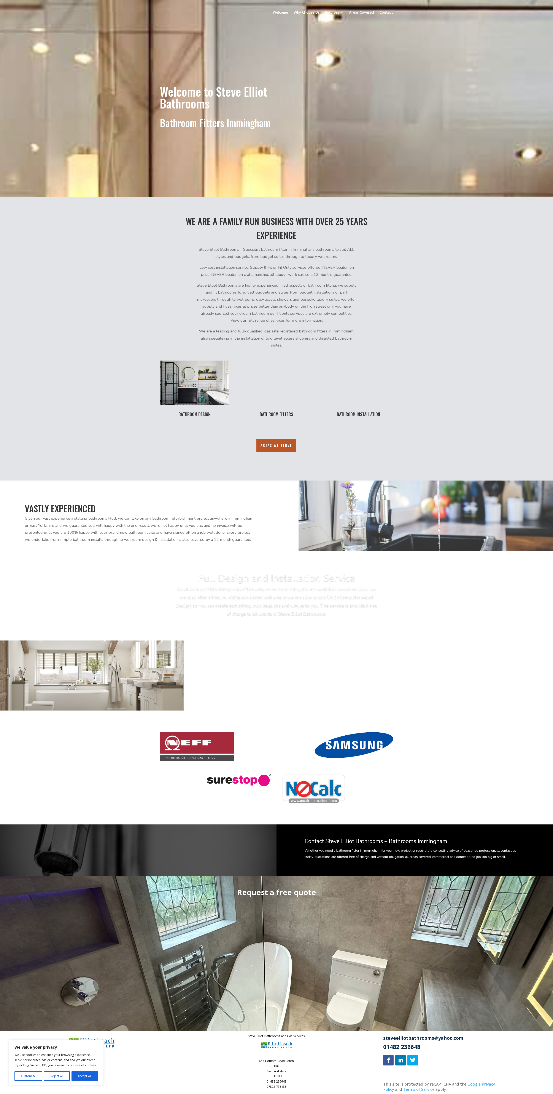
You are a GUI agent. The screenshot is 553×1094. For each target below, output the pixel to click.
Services (332, 13)
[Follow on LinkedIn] (400, 1060)
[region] (56, 1062)
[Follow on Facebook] (388, 1060)
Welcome (280, 13)
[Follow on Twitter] (412, 1060)
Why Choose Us (306, 13)
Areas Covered (361, 13)
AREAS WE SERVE (276, 445)
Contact (386, 13)
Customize (28, 1076)
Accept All (84, 1076)
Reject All (56, 1076)
